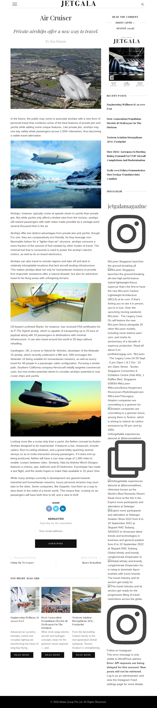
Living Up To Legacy (22, 562)
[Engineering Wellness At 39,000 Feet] (25, 599)
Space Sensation (91, 562)
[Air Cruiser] (56, 78)
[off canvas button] (14, 4)
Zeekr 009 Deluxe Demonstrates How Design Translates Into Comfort (126, 174)
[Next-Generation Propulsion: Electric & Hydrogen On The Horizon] (55, 599)
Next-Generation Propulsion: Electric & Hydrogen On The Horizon (124, 123)
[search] (142, 4)
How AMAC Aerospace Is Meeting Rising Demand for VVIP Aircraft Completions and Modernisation (126, 156)
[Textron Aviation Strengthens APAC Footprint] (86, 599)
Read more (21, 655)
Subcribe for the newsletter (56, 523)
